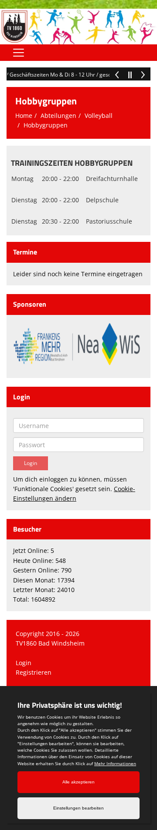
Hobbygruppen (46, 125)
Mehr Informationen (115, 763)
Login (23, 663)
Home (23, 115)
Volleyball (99, 115)
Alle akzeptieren (78, 782)
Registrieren (33, 672)
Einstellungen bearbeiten (78, 808)
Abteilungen (58, 115)
